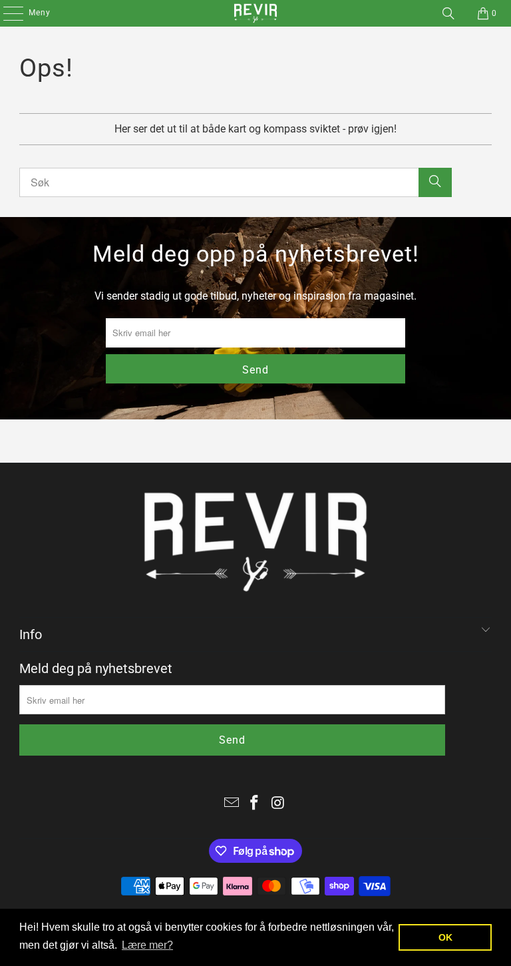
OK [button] (445, 937)
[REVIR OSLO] (255, 13)
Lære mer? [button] (147, 945)
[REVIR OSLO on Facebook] (255, 804)
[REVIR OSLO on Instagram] (278, 804)
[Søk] (448, 13)
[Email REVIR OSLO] (232, 804)
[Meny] (6, 13)
